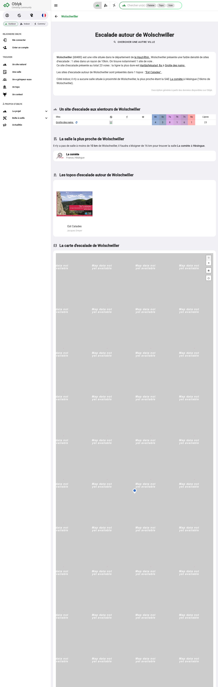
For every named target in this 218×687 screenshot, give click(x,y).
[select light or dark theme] (19, 15)
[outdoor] (97, 5)
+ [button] (209, 258)
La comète (176, 79)
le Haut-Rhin (142, 57)
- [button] (209, 263)
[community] (114, 5)
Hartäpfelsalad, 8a (151, 65)
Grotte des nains (175, 65)
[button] (7, 15)
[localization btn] (32, 15)
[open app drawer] (56, 5)
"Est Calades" (153, 72)
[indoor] (106, 5)
